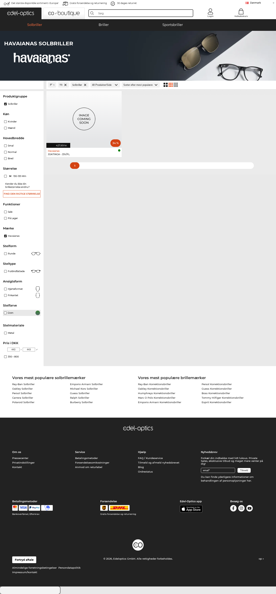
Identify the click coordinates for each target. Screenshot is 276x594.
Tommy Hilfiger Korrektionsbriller (223, 397)
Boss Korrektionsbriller (216, 393)
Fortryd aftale (24, 559)
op (261, 558)
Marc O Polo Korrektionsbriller (156, 397)
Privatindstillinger (23, 462)
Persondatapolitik (69, 567)
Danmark (255, 2)
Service (80, 452)
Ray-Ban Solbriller (23, 384)
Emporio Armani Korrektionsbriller (159, 402)
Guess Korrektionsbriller (217, 388)
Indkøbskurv (241, 16)
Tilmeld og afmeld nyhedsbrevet (158, 462)
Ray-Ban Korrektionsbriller (154, 384)
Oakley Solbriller (22, 388)
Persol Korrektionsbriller (217, 384)
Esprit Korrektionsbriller (216, 402)
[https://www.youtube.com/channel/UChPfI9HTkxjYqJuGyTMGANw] (249, 509)
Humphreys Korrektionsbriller (156, 393)
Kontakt (17, 467)
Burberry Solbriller (81, 402)
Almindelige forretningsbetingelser (34, 567)
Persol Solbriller (22, 393)
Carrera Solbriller (22, 397)
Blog (141, 467)
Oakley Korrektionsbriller (153, 388)
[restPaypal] (34, 508)
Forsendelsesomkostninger (92, 462)
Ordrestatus (145, 471)
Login (210, 16)
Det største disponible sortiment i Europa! (34, 3)
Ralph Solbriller (79, 397)
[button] (20, 13)
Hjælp (142, 452)
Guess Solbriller (80, 393)
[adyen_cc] (15, 508)
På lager (13, 218)
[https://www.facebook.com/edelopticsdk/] (233, 509)
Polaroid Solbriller (23, 402)
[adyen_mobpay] (47, 508)
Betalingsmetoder (86, 458)
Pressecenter (20, 458)
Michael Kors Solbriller (84, 388)
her (249, 480)
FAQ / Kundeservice (150, 458)
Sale (10, 211)
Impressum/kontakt (24, 572)
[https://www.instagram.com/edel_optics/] (241, 509)
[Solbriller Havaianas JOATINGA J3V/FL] (84, 117)
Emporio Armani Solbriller (86, 384)
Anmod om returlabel (88, 467)
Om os (16, 452)
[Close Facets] (22, 85)
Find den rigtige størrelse (22, 193)
